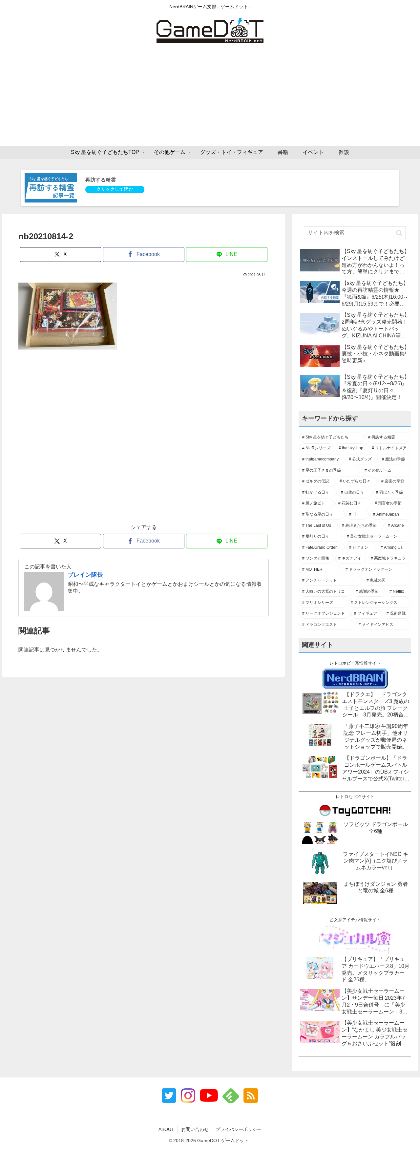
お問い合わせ (195, 1129)
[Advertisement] (210, 96)
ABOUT (166, 1129)
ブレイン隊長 (85, 574)
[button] (399, 232)
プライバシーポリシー (239, 1129)
